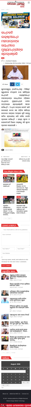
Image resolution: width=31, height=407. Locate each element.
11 (11, 377)
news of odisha (9, 150)
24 (7, 382)
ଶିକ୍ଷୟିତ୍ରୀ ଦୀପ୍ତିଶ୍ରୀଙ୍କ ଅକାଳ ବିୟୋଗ (18, 346)
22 (27, 379)
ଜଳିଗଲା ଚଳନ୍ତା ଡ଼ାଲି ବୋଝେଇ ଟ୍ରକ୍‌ (24, 160)
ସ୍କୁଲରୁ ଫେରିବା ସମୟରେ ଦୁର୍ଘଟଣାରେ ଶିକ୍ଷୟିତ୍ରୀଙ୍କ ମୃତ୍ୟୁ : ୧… (18, 276)
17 (7, 379)
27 (19, 382)
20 (19, 379)
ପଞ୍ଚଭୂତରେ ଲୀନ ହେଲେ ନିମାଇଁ (19, 315)
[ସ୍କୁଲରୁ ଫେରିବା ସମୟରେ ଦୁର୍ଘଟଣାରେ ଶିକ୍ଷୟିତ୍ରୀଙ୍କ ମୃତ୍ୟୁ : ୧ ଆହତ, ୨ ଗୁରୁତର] (5, 277)
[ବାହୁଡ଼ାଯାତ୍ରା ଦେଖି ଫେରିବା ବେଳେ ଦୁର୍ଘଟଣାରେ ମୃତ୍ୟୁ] (5, 300)
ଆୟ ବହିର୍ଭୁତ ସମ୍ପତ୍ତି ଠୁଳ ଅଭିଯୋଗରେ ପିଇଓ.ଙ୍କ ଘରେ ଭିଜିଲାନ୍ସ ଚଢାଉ (7, 161)
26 (15, 382)
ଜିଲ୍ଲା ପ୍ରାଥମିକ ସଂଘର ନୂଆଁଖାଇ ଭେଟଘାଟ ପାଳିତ (20, 284)
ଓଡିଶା (3, 58)
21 (23, 379)
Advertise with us (15, 394)
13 (19, 377)
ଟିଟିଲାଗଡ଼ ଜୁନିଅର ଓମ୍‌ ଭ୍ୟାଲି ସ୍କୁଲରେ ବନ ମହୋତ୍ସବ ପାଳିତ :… (19, 307)
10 (7, 377)
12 (15, 377)
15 (27, 377)
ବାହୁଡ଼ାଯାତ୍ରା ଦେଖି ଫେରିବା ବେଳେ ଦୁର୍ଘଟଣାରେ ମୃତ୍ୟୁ (18, 299)
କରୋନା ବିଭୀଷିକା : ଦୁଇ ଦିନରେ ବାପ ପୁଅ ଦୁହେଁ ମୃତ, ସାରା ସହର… (19, 323)
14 (23, 377)
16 (3, 379)
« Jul (2, 387)
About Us (5, 394)
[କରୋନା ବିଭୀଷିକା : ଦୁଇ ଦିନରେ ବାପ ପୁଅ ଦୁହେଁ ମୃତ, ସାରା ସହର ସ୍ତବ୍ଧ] (5, 324)
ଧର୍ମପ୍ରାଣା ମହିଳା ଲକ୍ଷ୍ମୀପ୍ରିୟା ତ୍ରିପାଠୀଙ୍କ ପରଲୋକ (19, 292)
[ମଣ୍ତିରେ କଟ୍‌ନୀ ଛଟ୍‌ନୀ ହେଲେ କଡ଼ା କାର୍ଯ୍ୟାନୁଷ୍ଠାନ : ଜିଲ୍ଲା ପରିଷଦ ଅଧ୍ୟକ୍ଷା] (5, 331)
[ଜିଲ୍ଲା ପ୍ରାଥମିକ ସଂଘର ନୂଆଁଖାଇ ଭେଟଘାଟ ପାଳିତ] (5, 285)
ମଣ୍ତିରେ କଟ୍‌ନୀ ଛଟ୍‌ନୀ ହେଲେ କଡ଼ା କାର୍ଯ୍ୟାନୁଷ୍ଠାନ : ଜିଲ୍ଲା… (19, 330)
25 (11, 382)
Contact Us (25, 394)
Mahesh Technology (20, 401)
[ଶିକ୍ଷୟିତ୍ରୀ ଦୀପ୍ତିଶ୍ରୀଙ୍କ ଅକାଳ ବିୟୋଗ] (5, 347)
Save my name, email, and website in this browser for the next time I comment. (15, 261)
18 (11, 379)
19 (15, 379)
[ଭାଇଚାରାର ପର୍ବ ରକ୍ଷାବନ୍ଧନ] (8, 178)
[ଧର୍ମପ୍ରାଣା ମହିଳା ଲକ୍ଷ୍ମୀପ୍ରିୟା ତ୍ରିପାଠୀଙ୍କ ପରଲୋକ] (5, 293)
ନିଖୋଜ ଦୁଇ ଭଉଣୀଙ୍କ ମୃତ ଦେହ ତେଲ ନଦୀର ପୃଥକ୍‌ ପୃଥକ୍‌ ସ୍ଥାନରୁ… (20, 338)
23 (3, 382)
